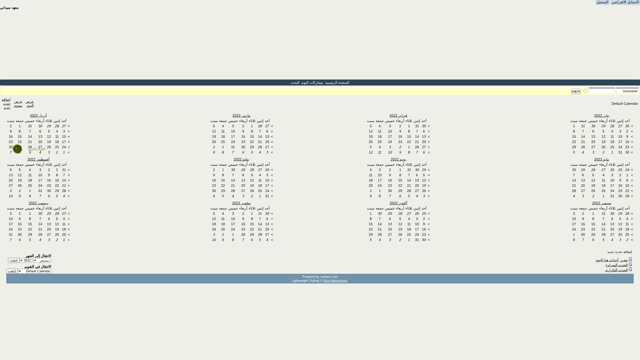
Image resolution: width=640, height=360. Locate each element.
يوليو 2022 (241, 159)
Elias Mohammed (335, 280)
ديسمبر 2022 (38, 203)
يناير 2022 (601, 116)
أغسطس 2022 (39, 159)
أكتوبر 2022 (398, 203)
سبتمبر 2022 (601, 203)
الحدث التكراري (616, 270)
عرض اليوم (30, 104)
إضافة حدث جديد (6, 104)
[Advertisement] (320, 45)
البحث (295, 82)
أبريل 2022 (38, 116)
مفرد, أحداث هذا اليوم (612, 260)
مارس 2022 (241, 116)
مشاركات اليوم (312, 82)
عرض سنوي (18, 104)
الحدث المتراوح (617, 265)
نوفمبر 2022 (241, 203)
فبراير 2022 (398, 116)
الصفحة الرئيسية (337, 82)
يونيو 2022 (398, 159)
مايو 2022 (601, 159)
